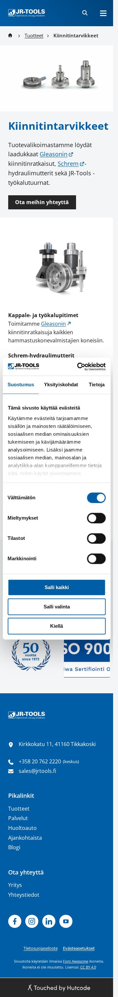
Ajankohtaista (25, 837)
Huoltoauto (22, 828)
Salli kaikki (57, 587)
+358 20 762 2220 (40, 761)
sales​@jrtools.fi (37, 771)
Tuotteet (19, 808)
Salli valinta (57, 606)
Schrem (68, 163)
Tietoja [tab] (97, 384)
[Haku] (84, 13)
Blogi (14, 847)
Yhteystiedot (23, 894)
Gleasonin (54, 154)
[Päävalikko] (103, 13)
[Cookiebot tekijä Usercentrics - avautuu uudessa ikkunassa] (79, 366)
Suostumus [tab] (21, 384)
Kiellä (56, 626)
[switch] (96, 518)
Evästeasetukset (79, 948)
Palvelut (18, 818)
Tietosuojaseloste (41, 948)
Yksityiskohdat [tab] (61, 384)
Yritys (15, 885)
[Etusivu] (26, 13)
